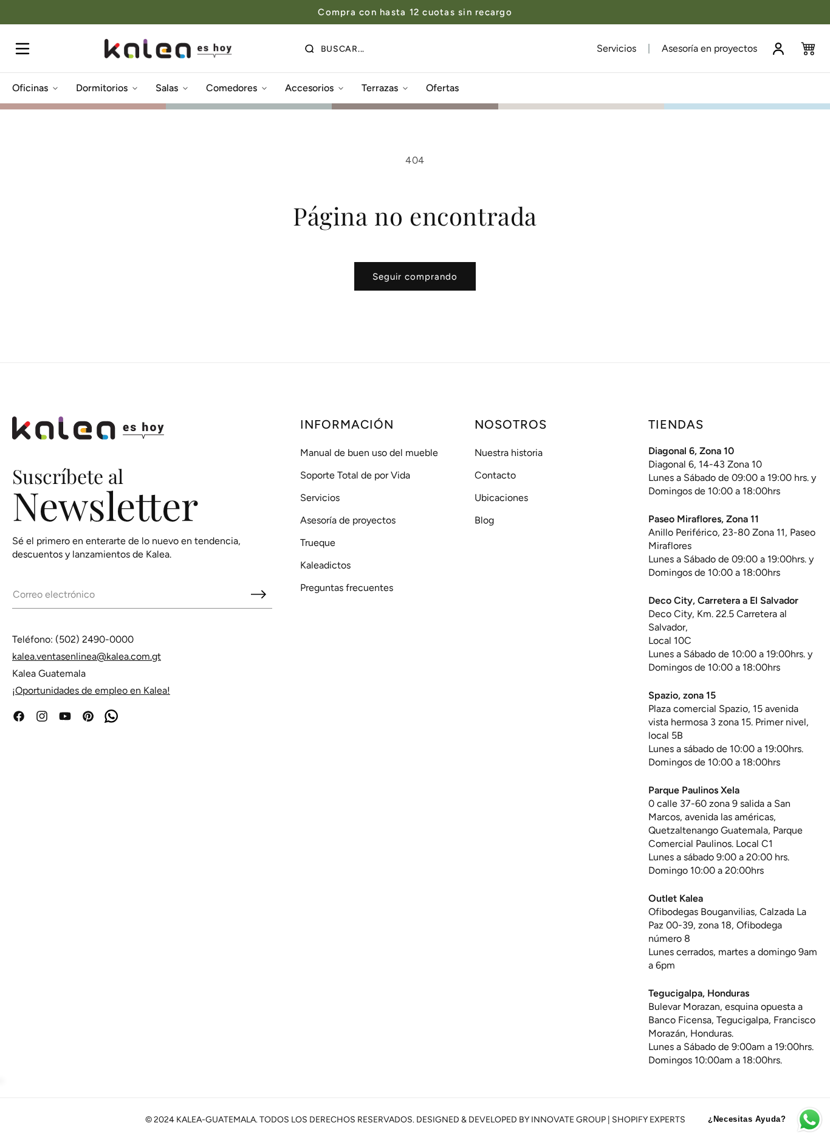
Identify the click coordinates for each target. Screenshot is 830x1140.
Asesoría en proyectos (709, 48)
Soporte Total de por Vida (355, 475)
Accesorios (309, 88)
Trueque (317, 542)
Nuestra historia (509, 452)
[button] (22, 48)
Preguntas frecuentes (346, 587)
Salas (167, 88)
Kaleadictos (325, 565)
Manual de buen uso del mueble (369, 452)
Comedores (231, 88)
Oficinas (30, 88)
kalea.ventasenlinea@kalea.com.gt (86, 656)
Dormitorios (102, 88)
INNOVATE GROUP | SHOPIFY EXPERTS (608, 1119)
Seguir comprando (415, 276)
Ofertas (442, 88)
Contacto (495, 475)
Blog (484, 520)
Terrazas (380, 88)
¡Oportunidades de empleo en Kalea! (91, 690)
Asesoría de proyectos (348, 520)
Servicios (616, 48)
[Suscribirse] (258, 594)
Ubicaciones (501, 497)
